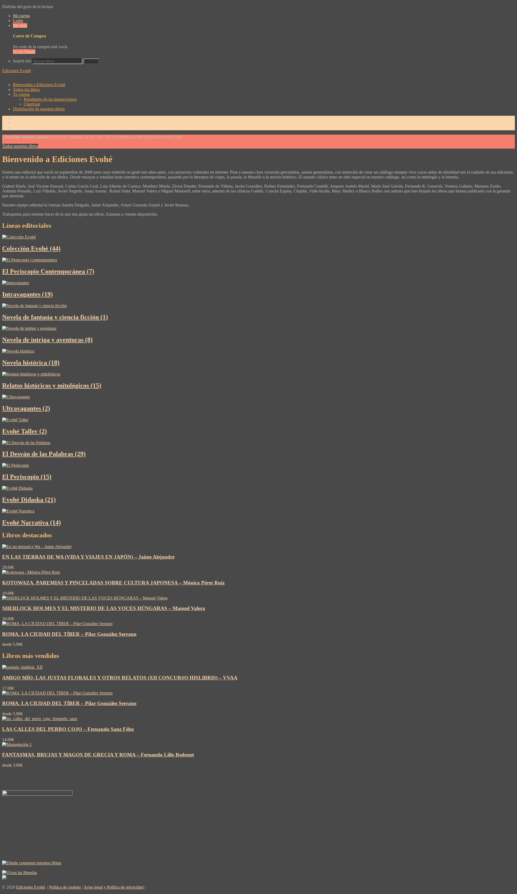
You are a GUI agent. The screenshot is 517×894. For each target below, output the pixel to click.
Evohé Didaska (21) (29, 499)
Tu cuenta (21, 94)
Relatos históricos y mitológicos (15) (51, 385)
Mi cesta (20, 25)
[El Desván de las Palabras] (26, 442)
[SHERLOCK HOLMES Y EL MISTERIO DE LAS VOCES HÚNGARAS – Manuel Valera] (84, 598)
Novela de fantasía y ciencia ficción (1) (55, 317)
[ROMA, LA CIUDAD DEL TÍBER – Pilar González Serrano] (57, 623)
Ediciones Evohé (16, 70)
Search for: (22, 61)
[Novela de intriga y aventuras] (29, 328)
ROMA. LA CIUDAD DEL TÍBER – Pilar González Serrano (69, 634)
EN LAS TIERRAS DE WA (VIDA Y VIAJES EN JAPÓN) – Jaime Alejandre (88, 557)
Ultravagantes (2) (26, 408)
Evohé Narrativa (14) (31, 522)
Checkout (32, 104)
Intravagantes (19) (27, 294)
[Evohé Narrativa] (18, 511)
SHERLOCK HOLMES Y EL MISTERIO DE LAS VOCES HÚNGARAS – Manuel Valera (103, 608)
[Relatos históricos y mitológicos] (31, 374)
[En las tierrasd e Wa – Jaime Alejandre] (37, 546)
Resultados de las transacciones (50, 99)
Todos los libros (26, 89)
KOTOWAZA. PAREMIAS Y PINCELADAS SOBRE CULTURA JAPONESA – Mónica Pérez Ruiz (113, 583)
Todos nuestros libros (20, 146)
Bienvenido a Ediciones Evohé (39, 84)
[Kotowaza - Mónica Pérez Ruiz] (31, 572)
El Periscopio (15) (26, 476)
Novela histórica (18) (31, 362)
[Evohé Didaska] (17, 488)
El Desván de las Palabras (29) (44, 453)
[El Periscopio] (15, 465)
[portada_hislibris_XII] (22, 667)
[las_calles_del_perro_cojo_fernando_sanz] (39, 718)
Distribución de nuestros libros (39, 109)
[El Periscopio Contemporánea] (29, 260)
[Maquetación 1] (17, 744)
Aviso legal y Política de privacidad (113, 887)
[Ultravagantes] (16, 397)
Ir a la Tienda (24, 51)
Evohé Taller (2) (24, 431)
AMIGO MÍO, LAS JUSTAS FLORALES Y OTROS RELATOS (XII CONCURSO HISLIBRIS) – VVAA (119, 678)
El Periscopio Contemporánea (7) (48, 271)
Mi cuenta (21, 15)
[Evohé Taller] (15, 420)
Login (18, 20)
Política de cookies (65, 887)
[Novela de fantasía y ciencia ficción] (34, 305)
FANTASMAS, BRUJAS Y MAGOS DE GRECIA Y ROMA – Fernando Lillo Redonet (98, 755)
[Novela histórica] (18, 351)
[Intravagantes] (15, 283)
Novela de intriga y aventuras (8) (47, 339)
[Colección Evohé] (19, 237)
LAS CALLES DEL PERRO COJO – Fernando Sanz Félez (68, 729)
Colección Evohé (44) (31, 248)
